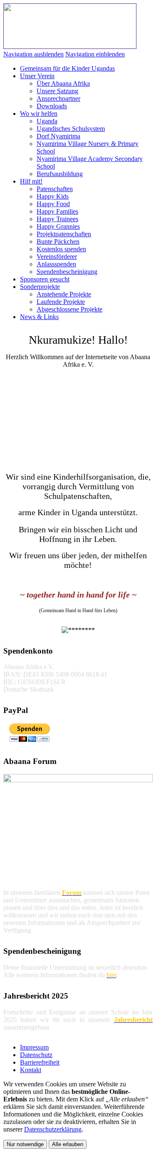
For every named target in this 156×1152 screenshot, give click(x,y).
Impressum (34, 1047)
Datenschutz (36, 1054)
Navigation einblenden (95, 54)
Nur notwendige (25, 1144)
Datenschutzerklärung (53, 1129)
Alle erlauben (67, 1144)
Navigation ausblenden (33, 54)
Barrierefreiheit (39, 1062)
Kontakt (30, 1069)
